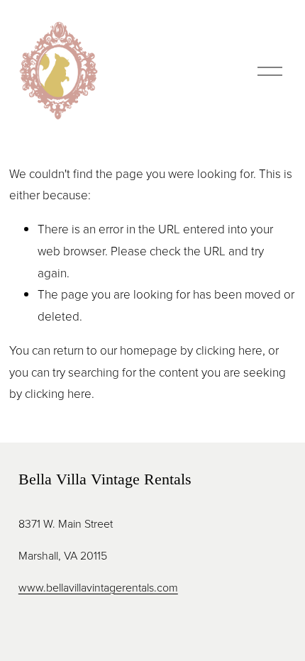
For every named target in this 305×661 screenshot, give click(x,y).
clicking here (229, 350)
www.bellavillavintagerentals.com (98, 587)
